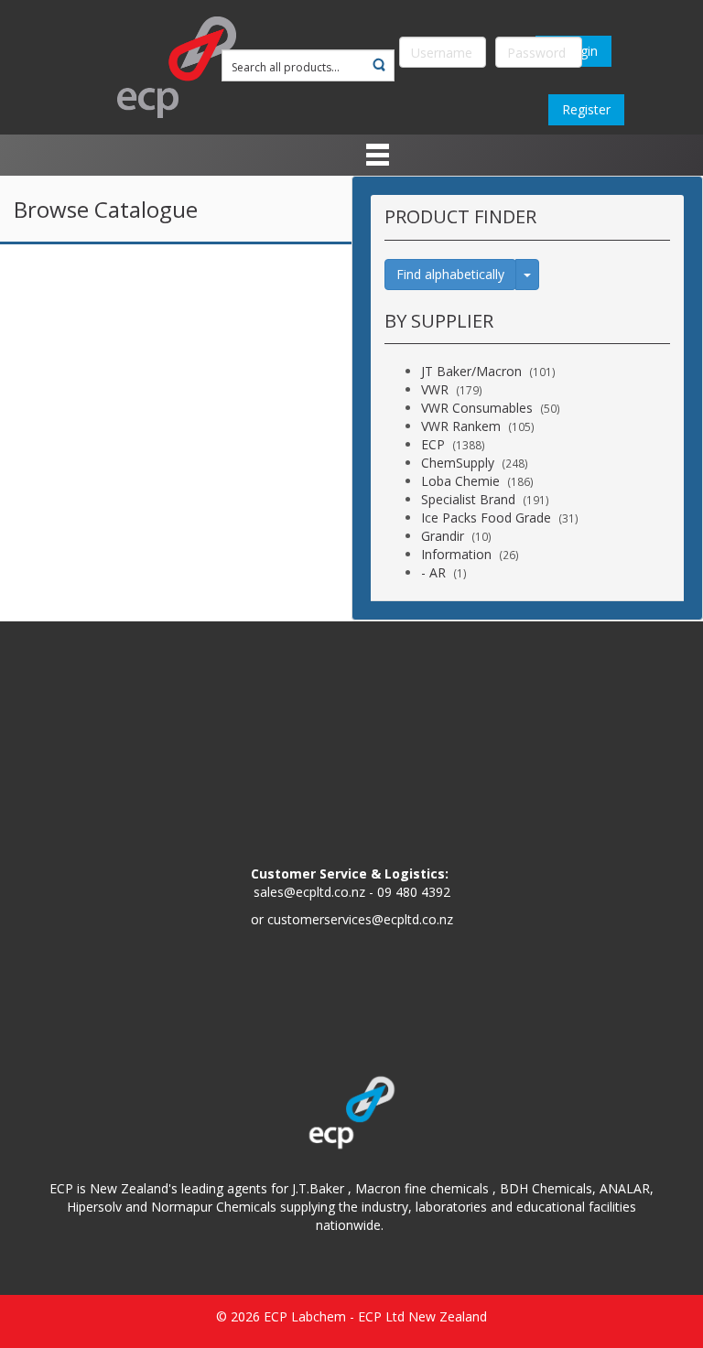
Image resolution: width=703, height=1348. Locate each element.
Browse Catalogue (106, 209)
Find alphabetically (450, 274)
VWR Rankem (461, 426)
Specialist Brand (468, 499)
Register (586, 109)
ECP (433, 444)
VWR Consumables (477, 407)
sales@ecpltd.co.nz (309, 891)
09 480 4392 (413, 891)
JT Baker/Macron (471, 371)
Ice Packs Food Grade (486, 517)
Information (456, 554)
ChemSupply (457, 462)
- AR (433, 572)
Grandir (442, 536)
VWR (435, 389)
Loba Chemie (460, 481)
